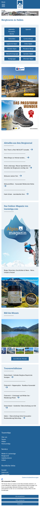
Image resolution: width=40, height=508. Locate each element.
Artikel (3, 460)
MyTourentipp (5, 444)
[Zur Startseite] (20, 4)
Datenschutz (5, 474)
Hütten (3, 441)
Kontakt (3, 470)
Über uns (4, 437)
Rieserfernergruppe (12, 54)
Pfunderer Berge (28, 49)
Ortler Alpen (28, 44)
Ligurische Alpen (12, 44)
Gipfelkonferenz (6, 458)
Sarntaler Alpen (28, 54)
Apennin (28, 29)
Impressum (4, 472)
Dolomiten (11, 39)
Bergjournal (5, 456)
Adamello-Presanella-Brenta (11, 31)
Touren (3, 439)
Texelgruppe (12, 59)
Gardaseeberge (28, 39)
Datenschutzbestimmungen (30, 477)
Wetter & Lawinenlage (8, 453)
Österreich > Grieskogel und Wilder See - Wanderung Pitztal (17, 397)
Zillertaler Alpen (28, 59)
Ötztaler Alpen (11, 49)
